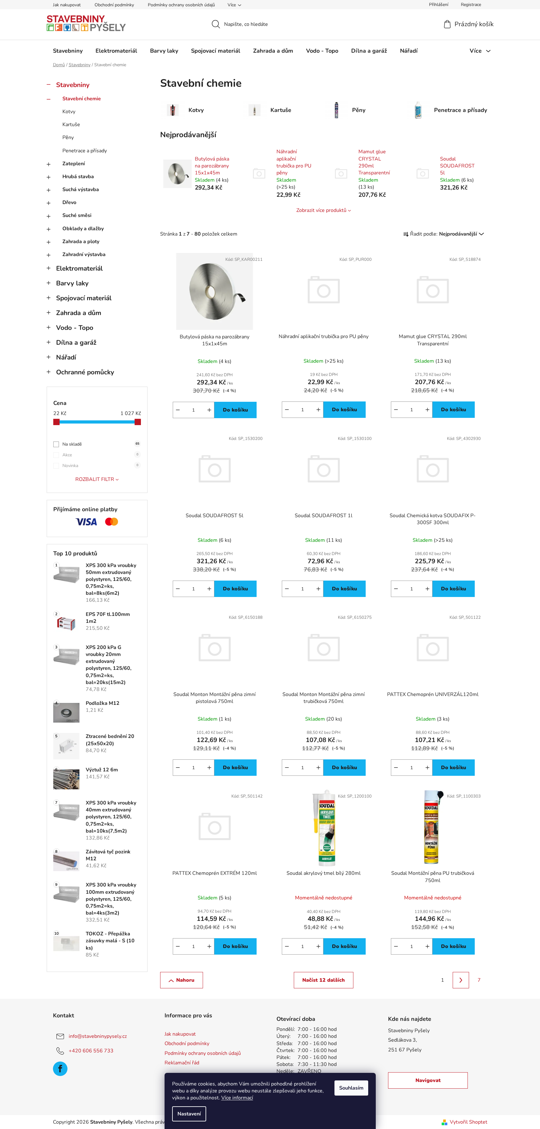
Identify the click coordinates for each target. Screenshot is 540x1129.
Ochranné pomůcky (85, 372)
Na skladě (100, 444)
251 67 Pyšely (404, 1049)
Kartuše (71, 124)
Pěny (68, 137)
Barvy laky (72, 283)
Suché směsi (76, 215)
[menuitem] (68, 50)
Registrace (471, 5)
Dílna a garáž (76, 342)
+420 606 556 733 (91, 1050)
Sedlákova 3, (402, 1040)
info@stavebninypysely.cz (98, 1036)
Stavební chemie (81, 98)
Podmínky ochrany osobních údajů (181, 5)
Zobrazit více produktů (321, 210)
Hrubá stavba (78, 176)
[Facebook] (60, 1069)
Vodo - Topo (74, 327)
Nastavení (189, 1113)
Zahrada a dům (78, 312)
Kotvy (68, 111)
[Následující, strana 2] (461, 980)
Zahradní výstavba (84, 254)
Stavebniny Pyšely (409, 1030)
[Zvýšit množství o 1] (209, 410)
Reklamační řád (182, 1062)
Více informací (237, 1097)
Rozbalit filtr (94, 479)
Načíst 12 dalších (323, 980)
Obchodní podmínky (114, 5)
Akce (100, 455)
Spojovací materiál (84, 298)
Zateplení (73, 163)
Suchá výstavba (80, 189)
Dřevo (69, 202)
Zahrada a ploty (80, 241)
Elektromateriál (79, 268)
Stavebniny (73, 84)
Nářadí (66, 357)
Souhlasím (351, 1088)
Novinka (100, 466)
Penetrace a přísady (84, 150)
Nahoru (185, 980)
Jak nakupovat (67, 5)
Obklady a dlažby (83, 228)
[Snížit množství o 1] (178, 410)
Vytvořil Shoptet (468, 1122)
